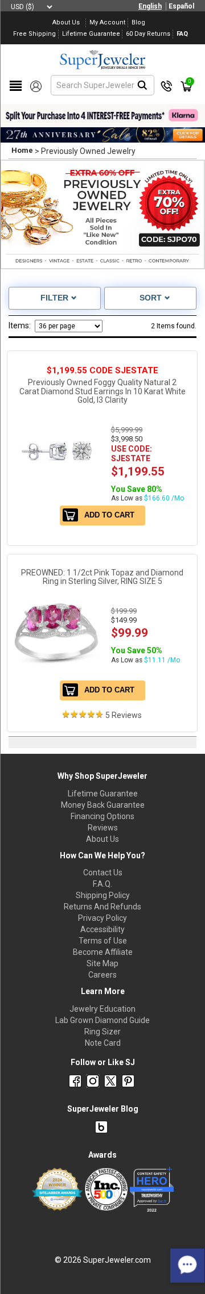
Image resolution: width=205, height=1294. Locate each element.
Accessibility (102, 929)
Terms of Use (103, 940)
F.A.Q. (102, 883)
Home (22, 150)
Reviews (103, 827)
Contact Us (102, 872)
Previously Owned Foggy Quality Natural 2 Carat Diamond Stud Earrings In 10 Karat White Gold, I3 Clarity (102, 391)
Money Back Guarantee (103, 804)
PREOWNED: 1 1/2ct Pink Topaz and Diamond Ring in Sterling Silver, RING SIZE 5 (102, 577)
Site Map (102, 963)
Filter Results (54, 299)
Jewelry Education (102, 1008)
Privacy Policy (102, 918)
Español (181, 6)
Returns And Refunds (102, 906)
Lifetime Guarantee (103, 793)
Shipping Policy (103, 895)
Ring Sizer (102, 1031)
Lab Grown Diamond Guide (102, 1020)
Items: (20, 325)
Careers (102, 974)
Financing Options (102, 816)
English (150, 6)
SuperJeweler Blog (102, 1108)
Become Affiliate (103, 952)
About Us (102, 839)
